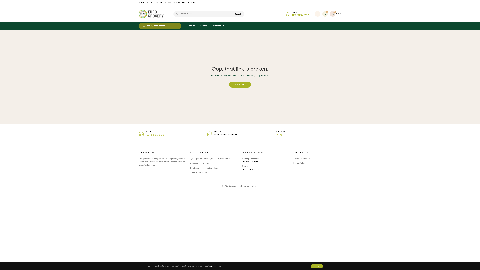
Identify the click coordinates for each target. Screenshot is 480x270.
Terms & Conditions (302, 159)
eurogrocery (234, 186)
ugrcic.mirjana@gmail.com (225, 134)
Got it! (316, 266)
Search (238, 14)
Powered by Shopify (250, 186)
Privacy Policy (299, 163)
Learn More (216, 266)
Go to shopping (240, 85)
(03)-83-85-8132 (155, 135)
